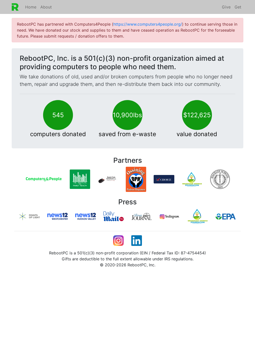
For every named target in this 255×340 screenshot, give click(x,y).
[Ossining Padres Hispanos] (136, 178)
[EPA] (225, 216)
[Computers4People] (43, 178)
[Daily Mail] (113, 215)
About (46, 6)
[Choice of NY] (164, 178)
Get (238, 6)
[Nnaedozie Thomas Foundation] (192, 178)
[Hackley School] (220, 178)
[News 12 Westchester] (57, 215)
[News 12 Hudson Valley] (85, 215)
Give (226, 6)
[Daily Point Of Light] (29, 215)
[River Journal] (141, 215)
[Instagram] (169, 216)
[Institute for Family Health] (80, 178)
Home (30, 6)
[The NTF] (197, 215)
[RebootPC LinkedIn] (136, 240)
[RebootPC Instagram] (118, 240)
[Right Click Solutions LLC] (108, 178)
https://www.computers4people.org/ (147, 24)
